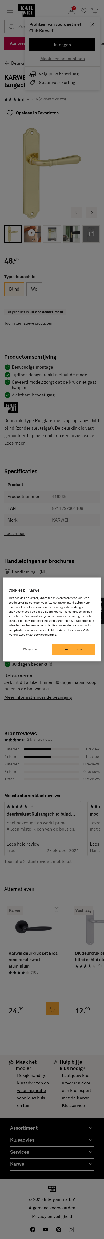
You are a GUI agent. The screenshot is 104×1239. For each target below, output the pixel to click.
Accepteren (73, 649)
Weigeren (30, 649)
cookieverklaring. (45, 634)
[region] (52, 619)
